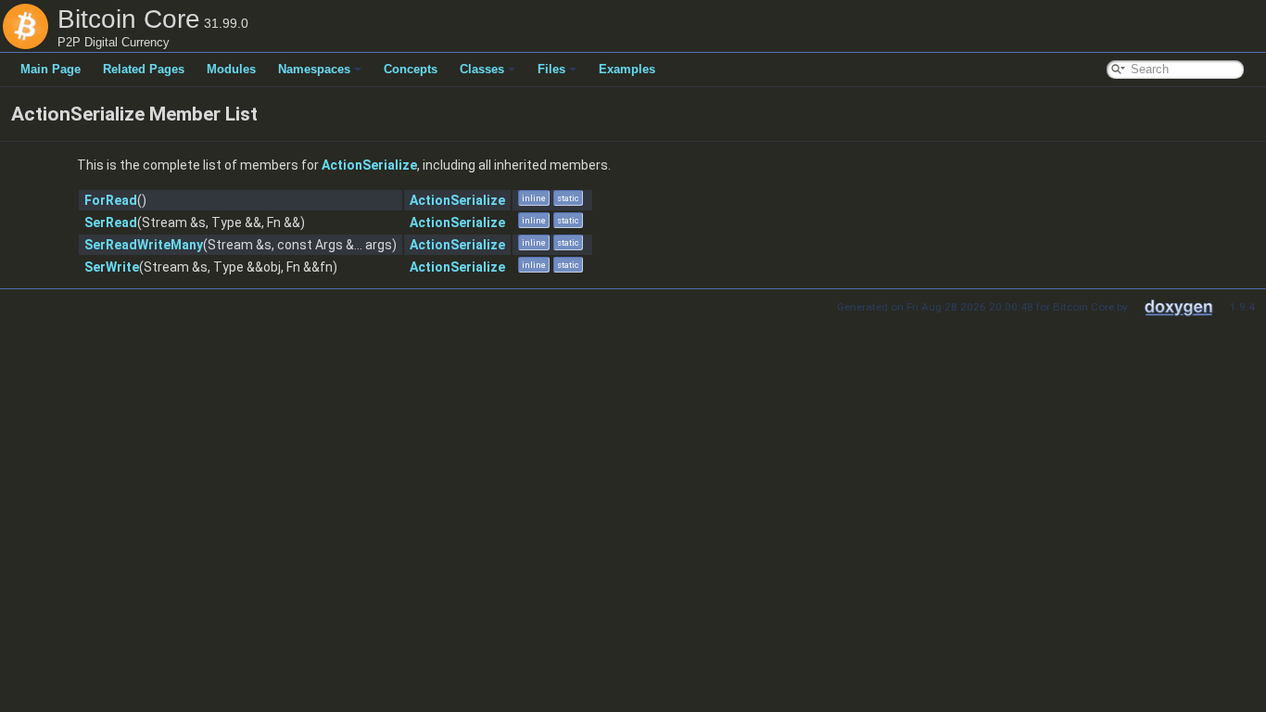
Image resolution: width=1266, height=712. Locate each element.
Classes (482, 69)
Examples (627, 69)
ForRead (110, 200)
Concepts (410, 69)
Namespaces (314, 69)
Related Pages (143, 69)
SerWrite (111, 267)
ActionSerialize (369, 165)
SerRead (110, 222)
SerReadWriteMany (143, 244)
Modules (231, 69)
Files (551, 69)
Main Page (50, 69)
